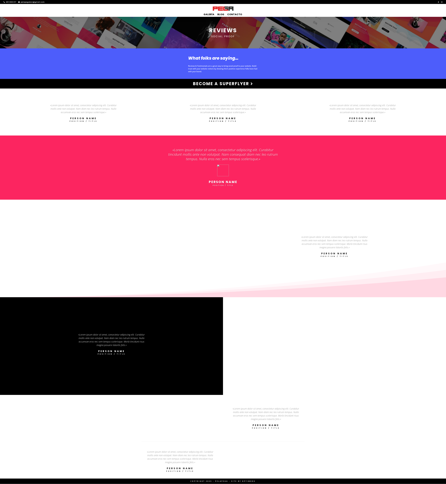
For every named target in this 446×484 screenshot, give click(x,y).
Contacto (234, 15)
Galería (209, 15)
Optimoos (249, 481)
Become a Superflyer (222, 84)
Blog (220, 15)
